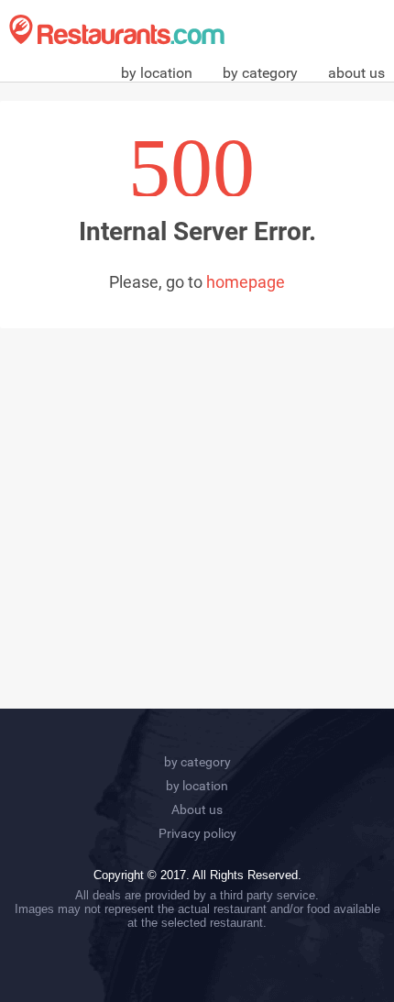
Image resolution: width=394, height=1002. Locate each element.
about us (356, 73)
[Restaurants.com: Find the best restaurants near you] (116, 30)
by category (260, 73)
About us (197, 809)
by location (156, 73)
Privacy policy (197, 833)
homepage (245, 282)
